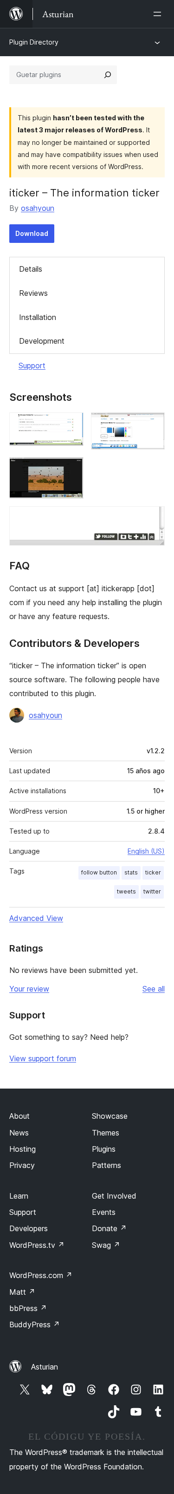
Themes (105, 1132)
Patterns (106, 1165)
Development (41, 341)
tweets (126, 891)
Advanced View (36, 918)
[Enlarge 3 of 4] (71, 469)
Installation (37, 317)
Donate (109, 1228)
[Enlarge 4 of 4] (152, 518)
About (19, 1116)
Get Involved (114, 1195)
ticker (153, 872)
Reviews (33, 293)
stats (131, 872)
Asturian (44, 1366)
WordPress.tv (36, 1245)
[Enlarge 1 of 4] (71, 425)
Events (104, 1212)
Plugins (104, 1149)
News (19, 1132)
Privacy (22, 1165)
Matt (22, 1292)
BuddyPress (34, 1324)
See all (153, 988)
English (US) (146, 851)
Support (32, 365)
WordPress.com (40, 1275)
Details (30, 269)
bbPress (28, 1308)
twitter (152, 891)
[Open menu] (159, 14)
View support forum (42, 1058)
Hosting (22, 1149)
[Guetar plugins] (107, 74)
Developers (28, 1228)
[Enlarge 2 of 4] (152, 425)
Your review (29, 988)
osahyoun (37, 208)
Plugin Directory (33, 42)
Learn (18, 1195)
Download (31, 233)
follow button (99, 872)
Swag (106, 1245)
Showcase (110, 1116)
